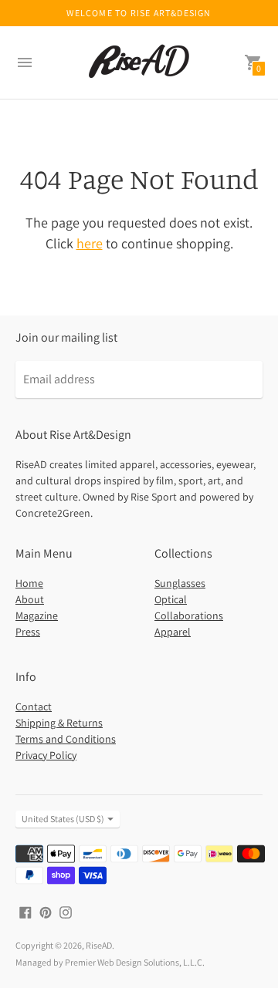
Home (29, 583)
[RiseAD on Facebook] (25, 911)
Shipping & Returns (59, 723)
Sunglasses (179, 583)
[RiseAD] (139, 62)
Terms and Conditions (65, 739)
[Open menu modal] (24, 62)
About (29, 599)
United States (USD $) (63, 818)
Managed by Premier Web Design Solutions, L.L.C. (110, 962)
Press (27, 632)
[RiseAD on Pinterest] (45, 911)
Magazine (36, 615)
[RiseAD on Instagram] (65, 911)
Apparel (172, 632)
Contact (33, 706)
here (89, 243)
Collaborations (188, 615)
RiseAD (99, 945)
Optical (170, 599)
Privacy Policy (45, 755)
